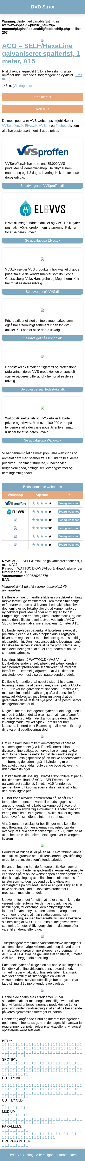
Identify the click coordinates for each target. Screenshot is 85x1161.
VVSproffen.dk (12, 125)
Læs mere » (42, 97)
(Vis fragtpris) (22, 86)
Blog (30, 1155)
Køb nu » (42, 109)
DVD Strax (42, 6)
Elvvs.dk (31, 125)
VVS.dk (44, 125)
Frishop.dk (63, 125)
